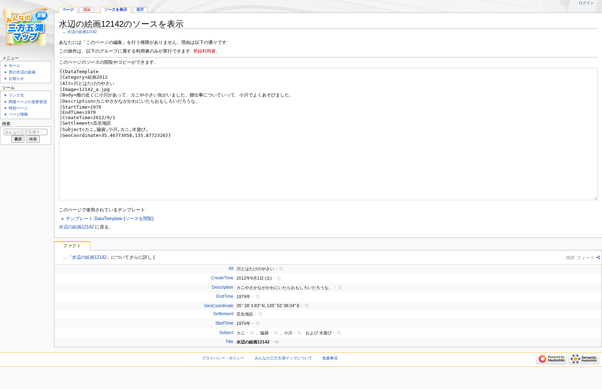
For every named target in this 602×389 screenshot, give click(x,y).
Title (229, 341)
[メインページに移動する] (27, 27)
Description (222, 287)
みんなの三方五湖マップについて (283, 358)
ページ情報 (18, 114)
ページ (68, 9)
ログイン (586, 3)
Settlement (223, 313)
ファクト (72, 245)
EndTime (224, 296)
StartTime (224, 323)
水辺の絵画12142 (82, 32)
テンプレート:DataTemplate (94, 218)
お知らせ (16, 78)
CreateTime (222, 277)
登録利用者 (204, 51)
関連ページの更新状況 (28, 102)
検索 (6, 124)
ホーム (14, 65)
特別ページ (18, 108)
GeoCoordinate (218, 305)
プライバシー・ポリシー (223, 358)
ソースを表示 (115, 9)
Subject (226, 332)
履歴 (140, 9)
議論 (87, 9)
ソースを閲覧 (138, 218)
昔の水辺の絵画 (22, 72)
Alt (231, 268)
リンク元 (16, 95)
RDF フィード (580, 257)
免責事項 (330, 358)
